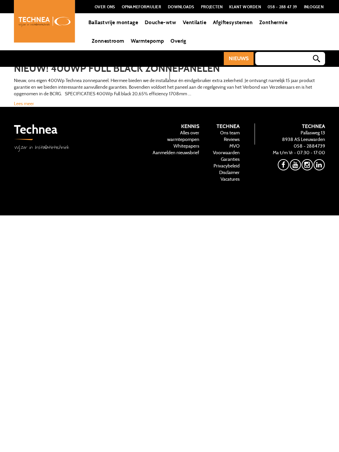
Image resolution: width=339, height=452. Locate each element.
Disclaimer (229, 172)
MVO (234, 146)
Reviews (232, 139)
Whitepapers (186, 146)
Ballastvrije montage (113, 22)
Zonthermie (273, 22)
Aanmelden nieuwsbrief (176, 153)
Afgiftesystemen (233, 22)
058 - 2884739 (309, 146)
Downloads (181, 6)
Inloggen (313, 6)
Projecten (212, 6)
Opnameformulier (142, 6)
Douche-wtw (160, 22)
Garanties (230, 159)
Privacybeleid (227, 166)
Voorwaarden (226, 153)
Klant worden (245, 6)
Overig (178, 41)
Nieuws (239, 58)
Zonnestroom (108, 41)
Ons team (230, 133)
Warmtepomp (147, 41)
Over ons (105, 6)
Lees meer (24, 104)
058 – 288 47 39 (282, 6)
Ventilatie (194, 22)
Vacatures (230, 179)
